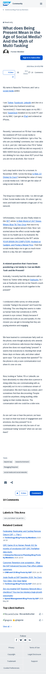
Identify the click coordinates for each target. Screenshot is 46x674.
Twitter (10, 103)
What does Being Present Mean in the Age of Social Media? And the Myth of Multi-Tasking (22, 37)
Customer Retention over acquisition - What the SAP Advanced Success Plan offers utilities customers (23, 566)
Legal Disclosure (34, 654)
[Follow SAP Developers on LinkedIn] (30, 640)
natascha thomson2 (22, 462)
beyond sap (8, 462)
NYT (8, 221)
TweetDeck (12, 113)
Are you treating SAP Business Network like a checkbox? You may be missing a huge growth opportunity (22, 592)
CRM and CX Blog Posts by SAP (18, 572)
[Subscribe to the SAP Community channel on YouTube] (25, 640)
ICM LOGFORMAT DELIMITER (13, 518)
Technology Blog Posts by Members (20, 538)
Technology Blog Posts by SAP (18, 584)
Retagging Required (11, 467)
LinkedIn (27, 103)
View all (6, 626)
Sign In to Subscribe (31, 58)
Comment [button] (36, 493)
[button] (13, 77)
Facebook (18, 103)
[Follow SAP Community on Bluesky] (21, 640)
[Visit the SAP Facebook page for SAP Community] (16, 640)
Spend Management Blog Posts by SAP (22, 599)
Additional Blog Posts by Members (16, 10)
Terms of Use (34, 648)
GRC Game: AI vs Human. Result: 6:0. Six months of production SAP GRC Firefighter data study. (21, 548)
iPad (26, 116)
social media (8, 91)
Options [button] (21, 62)
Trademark (11, 661)
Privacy (11, 648)
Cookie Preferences (11, 668)
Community (17, 4)
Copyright (11, 654)
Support (34, 661)
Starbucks (34, 280)
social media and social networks (15, 472)
